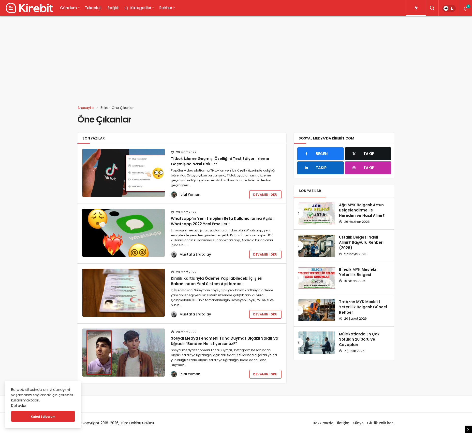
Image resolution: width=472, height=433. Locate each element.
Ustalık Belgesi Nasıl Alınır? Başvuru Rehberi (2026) (361, 243)
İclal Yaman (189, 194)
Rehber (165, 7)
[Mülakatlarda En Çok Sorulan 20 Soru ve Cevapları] (316, 342)
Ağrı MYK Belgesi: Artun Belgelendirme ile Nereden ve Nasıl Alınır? (362, 210)
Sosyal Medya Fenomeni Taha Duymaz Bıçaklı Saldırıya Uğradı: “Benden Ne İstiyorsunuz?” (224, 341)
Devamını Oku (265, 194)
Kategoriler (140, 7)
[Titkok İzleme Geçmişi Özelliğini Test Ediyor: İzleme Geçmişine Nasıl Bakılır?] (123, 173)
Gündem (68, 7)
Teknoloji (93, 7)
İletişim (343, 422)
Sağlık (113, 7)
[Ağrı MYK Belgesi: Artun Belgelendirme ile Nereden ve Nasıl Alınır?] (316, 213)
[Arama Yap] (432, 7)
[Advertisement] (236, 57)
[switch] (449, 8)
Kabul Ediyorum (43, 417)
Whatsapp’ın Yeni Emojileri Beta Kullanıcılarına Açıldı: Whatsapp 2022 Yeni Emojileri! (222, 221)
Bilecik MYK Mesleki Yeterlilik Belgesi (357, 272)
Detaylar (19, 405)
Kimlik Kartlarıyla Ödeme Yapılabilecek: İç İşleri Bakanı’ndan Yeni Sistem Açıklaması (216, 281)
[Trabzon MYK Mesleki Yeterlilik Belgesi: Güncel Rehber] (316, 310)
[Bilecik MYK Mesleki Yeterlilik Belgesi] (316, 278)
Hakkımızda (323, 422)
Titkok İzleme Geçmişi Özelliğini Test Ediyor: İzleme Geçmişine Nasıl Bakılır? (220, 161)
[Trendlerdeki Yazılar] (416, 7)
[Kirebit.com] (28, 8)
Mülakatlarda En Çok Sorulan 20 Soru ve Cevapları (359, 339)
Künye (358, 422)
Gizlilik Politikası (381, 422)
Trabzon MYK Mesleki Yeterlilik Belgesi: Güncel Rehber (363, 307)
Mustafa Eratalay (195, 254)
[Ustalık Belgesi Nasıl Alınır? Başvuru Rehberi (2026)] (316, 246)
